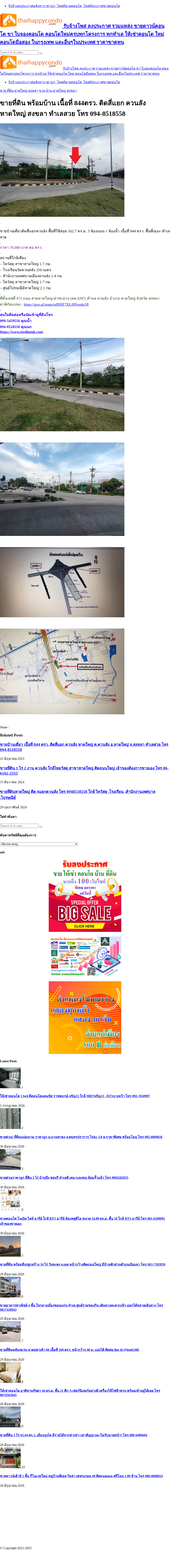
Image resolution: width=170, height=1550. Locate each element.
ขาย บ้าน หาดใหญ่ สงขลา (58, 90)
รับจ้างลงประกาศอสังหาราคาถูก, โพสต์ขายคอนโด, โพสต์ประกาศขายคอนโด (64, 6)
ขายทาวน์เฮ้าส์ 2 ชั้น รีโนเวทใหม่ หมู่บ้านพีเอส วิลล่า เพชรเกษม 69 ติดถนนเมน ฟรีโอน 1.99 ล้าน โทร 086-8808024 (81, 1476)
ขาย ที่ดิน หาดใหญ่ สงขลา (19, 90)
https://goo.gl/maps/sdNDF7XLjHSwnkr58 (56, 304)
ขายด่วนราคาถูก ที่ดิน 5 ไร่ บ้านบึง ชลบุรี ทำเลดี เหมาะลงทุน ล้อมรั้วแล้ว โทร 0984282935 (64, 1177)
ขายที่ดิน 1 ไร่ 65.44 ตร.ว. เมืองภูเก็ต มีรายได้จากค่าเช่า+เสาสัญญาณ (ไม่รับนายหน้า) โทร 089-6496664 (73, 1435)
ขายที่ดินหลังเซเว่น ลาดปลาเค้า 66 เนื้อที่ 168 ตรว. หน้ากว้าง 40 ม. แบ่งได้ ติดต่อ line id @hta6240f (69, 1350)
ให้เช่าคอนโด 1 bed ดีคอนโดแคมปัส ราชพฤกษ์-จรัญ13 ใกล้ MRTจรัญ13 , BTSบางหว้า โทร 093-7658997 (75, 1096)
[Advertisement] (85, 1517)
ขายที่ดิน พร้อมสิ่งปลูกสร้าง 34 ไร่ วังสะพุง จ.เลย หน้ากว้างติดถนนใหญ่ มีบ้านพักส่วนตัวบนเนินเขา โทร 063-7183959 (82, 1264)
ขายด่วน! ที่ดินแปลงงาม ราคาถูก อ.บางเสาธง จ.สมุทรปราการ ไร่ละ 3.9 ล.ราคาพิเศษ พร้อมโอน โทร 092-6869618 (81, 1137)
